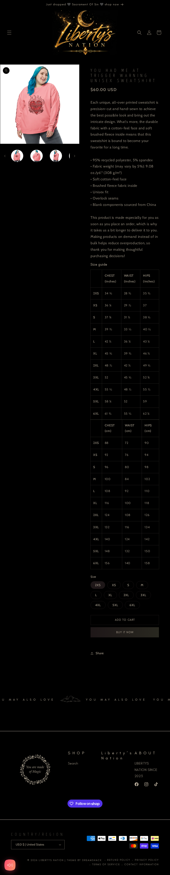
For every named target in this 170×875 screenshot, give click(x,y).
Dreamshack (92, 860)
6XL (132, 605)
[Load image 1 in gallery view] (17, 156)
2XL (126, 595)
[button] (9, 32)
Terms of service (106, 864)
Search (73, 763)
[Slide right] (74, 156)
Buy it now (124, 632)
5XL (115, 605)
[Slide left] (5, 156)
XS (114, 585)
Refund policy (118, 860)
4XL (98, 605)
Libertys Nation (51, 860)
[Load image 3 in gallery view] (56, 156)
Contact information (141, 864)
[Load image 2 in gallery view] (36, 156)
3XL (143, 595)
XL (110, 595)
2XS (98, 585)
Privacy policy (147, 860)
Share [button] (100, 653)
